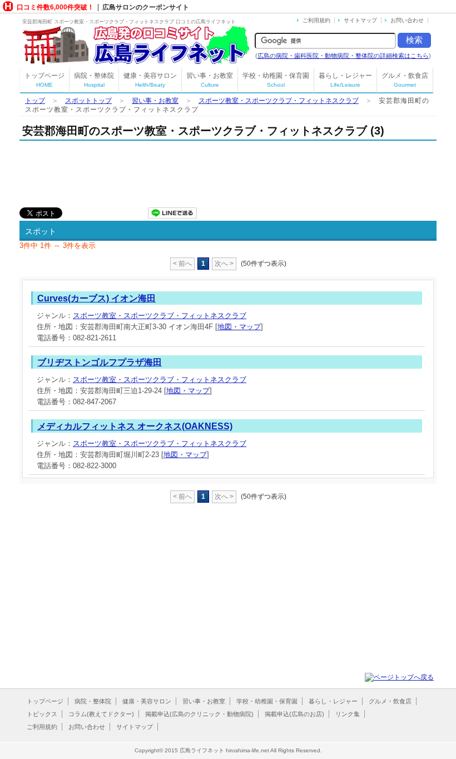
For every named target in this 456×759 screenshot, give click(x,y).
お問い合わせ (407, 20)
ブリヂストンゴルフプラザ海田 (99, 362)
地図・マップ (239, 327)
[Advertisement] (221, 171)
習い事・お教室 (209, 80)
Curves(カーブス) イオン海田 (96, 298)
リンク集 (347, 714)
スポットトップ (88, 101)
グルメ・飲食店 (404, 80)
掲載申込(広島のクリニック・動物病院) (199, 714)
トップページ (44, 80)
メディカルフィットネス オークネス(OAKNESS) (134, 426)
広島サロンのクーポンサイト (145, 7)
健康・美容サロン (150, 80)
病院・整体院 (94, 80)
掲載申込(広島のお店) (294, 714)
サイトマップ (360, 20)
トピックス (42, 714)
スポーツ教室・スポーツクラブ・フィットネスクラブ (279, 101)
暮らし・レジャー (345, 80)
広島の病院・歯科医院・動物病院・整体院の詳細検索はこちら (343, 55)
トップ (35, 101)
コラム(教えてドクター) (101, 714)
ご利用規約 (316, 20)
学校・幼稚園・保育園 (275, 80)
